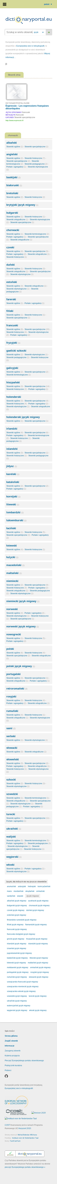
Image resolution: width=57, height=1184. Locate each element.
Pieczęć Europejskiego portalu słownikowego (24, 1060)
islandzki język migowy (38, 944)
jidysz (11, 466)
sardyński (11, 896)
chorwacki (12, 230)
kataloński (12, 482)
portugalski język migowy (17, 972)
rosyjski (11, 696)
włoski (10, 864)
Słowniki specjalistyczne (36, 147)
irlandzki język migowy (16, 944)
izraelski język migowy (16, 948)
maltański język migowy (38, 963)
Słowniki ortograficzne (17, 219)
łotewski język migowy (16, 963)
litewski (12, 504)
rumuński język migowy (17, 977)
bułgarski (12, 212)
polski (48, 4)
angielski (12, 154)
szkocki (11, 779)
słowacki (11, 747)
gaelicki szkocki (16, 350)
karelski (12, 474)
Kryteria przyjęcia (12, 1056)
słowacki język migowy (38, 977)
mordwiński (18, 891)
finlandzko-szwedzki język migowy (21, 920)
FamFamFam (15, 1141)
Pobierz (8, 1070)
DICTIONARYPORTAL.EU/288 (17, 103)
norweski (12, 609)
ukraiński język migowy (17, 1001)
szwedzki (12, 794)
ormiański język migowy (40, 967)
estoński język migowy (16, 915)
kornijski (13, 496)
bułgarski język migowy (17, 905)
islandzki (12, 448)
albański (11, 142)
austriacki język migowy (38, 901)
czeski (10, 247)
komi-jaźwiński (44, 886)
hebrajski (32, 886)
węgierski (14, 856)
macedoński (15, 565)
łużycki (12, 557)
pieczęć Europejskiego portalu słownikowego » (25, 1167)
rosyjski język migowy (39, 972)
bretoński (12, 193)
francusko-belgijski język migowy (21, 934)
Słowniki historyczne (35, 158)
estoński (11, 282)
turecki (10, 814)
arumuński (11, 886)
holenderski (13, 396)
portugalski (13, 674)
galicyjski (12, 368)
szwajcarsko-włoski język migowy (21, 991)
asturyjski (22, 886)
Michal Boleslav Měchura (27, 1135)
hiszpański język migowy (36, 939)
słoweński (12, 759)
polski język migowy (20, 666)
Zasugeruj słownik (12, 1051)
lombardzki (15, 512)
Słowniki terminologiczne (37, 234)
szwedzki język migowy (17, 996)
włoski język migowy (38, 1010)
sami (11, 728)
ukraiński (13, 828)
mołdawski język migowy (17, 967)
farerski (11, 299)
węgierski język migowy (17, 1010)
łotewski (11, 545)
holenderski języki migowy (23, 417)
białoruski (14, 185)
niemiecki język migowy (22, 601)
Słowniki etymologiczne (21, 274)
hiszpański (13, 382)
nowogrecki (13, 634)
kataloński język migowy (17, 958)
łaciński (11, 528)
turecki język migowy (38, 996)
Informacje (9, 1046)
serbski (11, 736)
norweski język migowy (22, 626)
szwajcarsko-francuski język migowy (22, 982)
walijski (11, 836)
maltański (14, 573)
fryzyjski (13, 342)
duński (10, 264)
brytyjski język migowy (22, 204)
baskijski (13, 177)
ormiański (40, 891)
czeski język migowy (15, 910)
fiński (9, 310)
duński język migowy (35, 910)
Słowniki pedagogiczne (36, 164)
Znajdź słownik (11, 1041)
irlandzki (11, 428)
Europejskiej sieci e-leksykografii (30, 46)
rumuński (12, 710)
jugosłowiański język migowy (19, 953)
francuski (12, 325)
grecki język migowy (15, 939)
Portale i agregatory (16, 167)
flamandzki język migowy (36, 924)
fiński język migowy (15, 924)
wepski (20, 896)
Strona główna (11, 1036)
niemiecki (12, 581)
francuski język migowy (17, 929)
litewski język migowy (39, 958)
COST (7, 1125)
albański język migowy (16, 901)
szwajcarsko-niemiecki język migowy (22, 986)
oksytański (29, 891)
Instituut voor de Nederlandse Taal (25, 1138)
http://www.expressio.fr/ (15, 120)
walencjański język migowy (18, 1005)
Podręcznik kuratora (13, 1065)
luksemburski (16, 520)
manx (9, 891)
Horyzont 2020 (24, 1128)
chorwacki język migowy (39, 905)
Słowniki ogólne (14, 147)
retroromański (16, 688)
